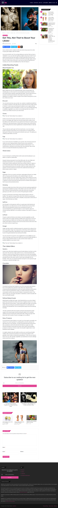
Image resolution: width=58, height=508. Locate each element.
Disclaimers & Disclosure (25, 475)
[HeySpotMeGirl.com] (4, 3)
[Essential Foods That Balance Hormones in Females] (44, 29)
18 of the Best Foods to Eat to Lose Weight (8, 422)
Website (21, 451)
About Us (22, 469)
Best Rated (52, 2)
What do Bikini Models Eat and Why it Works (19, 422)
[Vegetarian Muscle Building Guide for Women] (32, 417)
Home (4, 32)
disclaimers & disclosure (23, 492)
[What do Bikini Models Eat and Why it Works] (20, 418)
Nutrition (36, 2)
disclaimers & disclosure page (9, 501)
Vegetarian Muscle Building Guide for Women (31, 422)
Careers (22, 471)
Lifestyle (40, 2)
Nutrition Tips (13, 32)
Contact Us (23, 473)
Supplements (46, 2)
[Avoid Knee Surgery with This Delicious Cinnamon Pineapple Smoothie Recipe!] (44, 36)
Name (4, 447)
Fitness (31, 2)
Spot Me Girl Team (8, 43)
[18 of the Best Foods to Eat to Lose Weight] (8, 418)
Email (4, 451)
